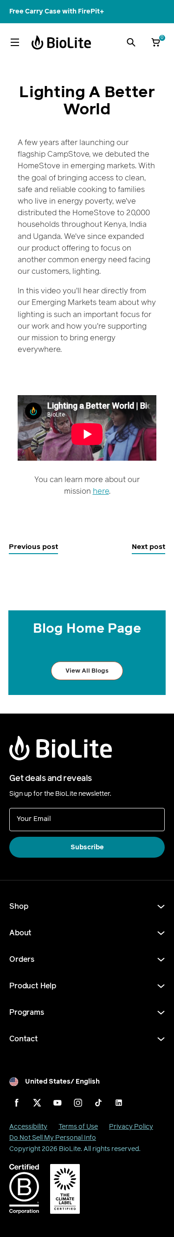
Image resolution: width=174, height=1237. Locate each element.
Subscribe (87, 847)
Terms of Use (78, 1126)
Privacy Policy (131, 1126)
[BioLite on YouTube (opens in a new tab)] (57, 1102)
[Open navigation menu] (15, 42)
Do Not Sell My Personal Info (52, 1137)
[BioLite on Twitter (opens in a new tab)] (37, 1102)
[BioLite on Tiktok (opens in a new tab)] (98, 1102)
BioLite (70, 1148)
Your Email (34, 818)
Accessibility (28, 1126)
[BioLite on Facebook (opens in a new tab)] (16, 1102)
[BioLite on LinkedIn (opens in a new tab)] (118, 1102)
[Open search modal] (131, 42)
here (101, 491)
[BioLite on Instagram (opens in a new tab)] (78, 1102)
